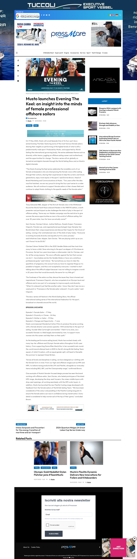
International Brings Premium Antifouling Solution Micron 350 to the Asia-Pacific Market (110, 138)
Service (82, 53)
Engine (66, 53)
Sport (89, 53)
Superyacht (59, 53)
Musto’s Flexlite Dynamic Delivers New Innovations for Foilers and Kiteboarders (85, 474)
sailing (54, 467)
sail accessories (46, 467)
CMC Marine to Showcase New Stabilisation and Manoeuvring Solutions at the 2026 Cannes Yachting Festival (110, 153)
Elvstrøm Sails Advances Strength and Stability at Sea (109, 124)
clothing (29, 125)
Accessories (74, 53)
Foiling (37, 467)
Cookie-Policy (35, 547)
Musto (29, 121)
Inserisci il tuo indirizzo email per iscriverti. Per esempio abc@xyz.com (64, 518)
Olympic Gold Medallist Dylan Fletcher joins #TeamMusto (50, 473)
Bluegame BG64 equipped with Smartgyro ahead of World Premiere (110, 110)
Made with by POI (68, 557)
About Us (26, 547)
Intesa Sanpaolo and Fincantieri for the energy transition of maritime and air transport (30, 430)
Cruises (105, 53)
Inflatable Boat (48, 53)
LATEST (104, 101)
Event (36, 125)
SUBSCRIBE (54, 534)
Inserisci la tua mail (52, 510)
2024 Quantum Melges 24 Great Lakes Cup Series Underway (70, 428)
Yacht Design (96, 53)
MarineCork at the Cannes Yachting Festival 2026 (108, 168)
